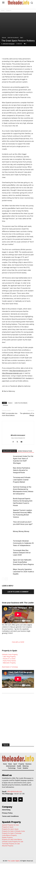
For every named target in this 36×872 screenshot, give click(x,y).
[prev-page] (3, 579)
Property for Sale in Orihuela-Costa (13, 831)
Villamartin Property (9, 663)
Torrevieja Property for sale (11, 843)
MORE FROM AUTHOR (25, 451)
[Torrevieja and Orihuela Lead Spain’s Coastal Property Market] (7, 479)
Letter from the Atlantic (13, 37)
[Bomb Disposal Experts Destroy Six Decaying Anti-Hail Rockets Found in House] (7, 500)
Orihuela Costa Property (10, 654)
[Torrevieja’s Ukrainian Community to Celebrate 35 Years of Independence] (7, 543)
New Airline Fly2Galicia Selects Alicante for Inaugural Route (21, 470)
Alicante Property (7, 846)
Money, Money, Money (21, 531)
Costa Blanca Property (9, 835)
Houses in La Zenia (9, 659)
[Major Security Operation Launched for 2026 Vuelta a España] (7, 571)
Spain (21, 37)
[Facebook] (10, 50)
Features (8, 10)
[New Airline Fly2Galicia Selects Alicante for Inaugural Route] (7, 470)
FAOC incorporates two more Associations (9, 414)
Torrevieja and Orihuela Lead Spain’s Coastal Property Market (21, 479)
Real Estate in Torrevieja (10, 667)
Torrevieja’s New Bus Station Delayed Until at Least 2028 (21, 552)
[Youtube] (22, 442)
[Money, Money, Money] (7, 533)
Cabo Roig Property (9, 656)
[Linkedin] (24, 50)
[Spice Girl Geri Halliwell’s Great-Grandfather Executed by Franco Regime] (7, 562)
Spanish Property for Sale (10, 825)
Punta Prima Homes (9, 661)
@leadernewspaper (9, 43)
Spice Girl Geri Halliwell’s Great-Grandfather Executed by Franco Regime (23, 562)
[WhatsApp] (20, 50)
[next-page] (6, 579)
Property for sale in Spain (10, 829)
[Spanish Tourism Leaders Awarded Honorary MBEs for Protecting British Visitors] (7, 512)
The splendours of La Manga (27, 414)
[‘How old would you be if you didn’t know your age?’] (7, 524)
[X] (15, 50)
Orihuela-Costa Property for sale (12, 841)
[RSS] (9, 799)
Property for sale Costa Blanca (12, 839)
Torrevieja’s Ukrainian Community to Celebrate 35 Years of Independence (23, 543)
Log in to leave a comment (18, 592)
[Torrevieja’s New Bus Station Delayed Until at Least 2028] (7, 552)
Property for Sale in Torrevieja (11, 833)
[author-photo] (18, 432)
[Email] (33, 50)
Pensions (5, 405)
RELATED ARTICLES (9, 451)
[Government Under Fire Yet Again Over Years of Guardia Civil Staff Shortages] (7, 458)
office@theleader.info (14, 791)
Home (2, 10)
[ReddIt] (29, 50)
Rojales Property (7, 837)
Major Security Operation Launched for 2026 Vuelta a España (23, 571)
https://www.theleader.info (18, 438)
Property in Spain (7, 827)
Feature (10, 403)
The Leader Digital (14, 861)
